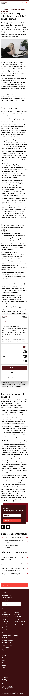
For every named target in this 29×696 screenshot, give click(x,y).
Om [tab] (24, 321)
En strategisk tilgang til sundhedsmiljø (14, 537)
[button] (27, 3)
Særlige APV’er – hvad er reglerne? (11, 574)
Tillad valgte (14, 372)
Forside (3, 9)
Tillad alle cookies (14, 368)
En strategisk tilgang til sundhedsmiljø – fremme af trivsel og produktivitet (13, 569)
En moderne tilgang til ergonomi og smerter (11, 564)
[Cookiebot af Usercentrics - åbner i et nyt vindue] (20, 317)
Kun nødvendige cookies (14, 377)
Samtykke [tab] (5, 321)
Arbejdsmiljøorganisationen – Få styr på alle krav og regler (13, 558)
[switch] (25, 351)
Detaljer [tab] (14, 321)
